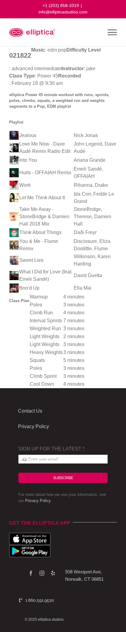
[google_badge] (29, 547)
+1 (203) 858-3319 (61, 5)
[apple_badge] (29, 535)
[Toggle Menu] (112, 32)
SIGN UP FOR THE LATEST (51, 448)
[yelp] (52, 573)
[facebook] (30, 573)
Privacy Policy (37, 500)
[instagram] (41, 573)
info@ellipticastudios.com (63, 11)
